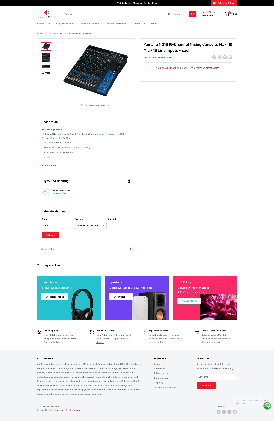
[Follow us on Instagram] (224, 412)
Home (39, 33)
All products (50, 33)
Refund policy (161, 377)
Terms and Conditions (165, 387)
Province (79, 219)
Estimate (50, 235)
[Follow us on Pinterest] (229, 412)
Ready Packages (63, 23)
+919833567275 (212, 68)
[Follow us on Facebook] (219, 412)
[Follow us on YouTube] (235, 412)
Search (157, 363)
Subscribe (206, 385)
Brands (138, 23)
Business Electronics (115, 23)
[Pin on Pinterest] (220, 57)
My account (208, 15)
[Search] (192, 14)
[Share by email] (230, 57)
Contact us (159, 368)
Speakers (42, 23)
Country (46, 219)
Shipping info (160, 382)
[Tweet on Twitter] (225, 57)
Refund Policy (48, 249)
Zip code (112, 219)
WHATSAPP (170, 68)
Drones (153, 23)
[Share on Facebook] (214, 57)
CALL (158, 68)
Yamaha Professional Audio (158, 57)
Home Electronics (88, 23)
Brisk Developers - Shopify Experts (64, 410)
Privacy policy (161, 373)
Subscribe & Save (226, 3)
